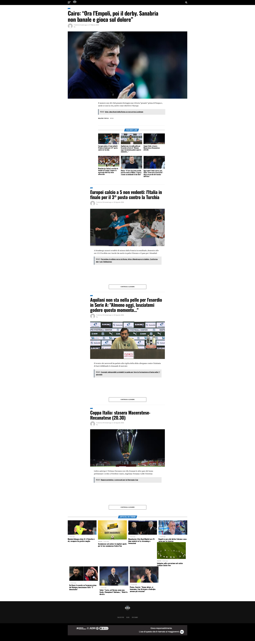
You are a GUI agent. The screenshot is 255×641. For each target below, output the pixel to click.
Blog (127, 617)
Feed (112, 118)
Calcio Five (120, 617)
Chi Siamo (135, 617)
